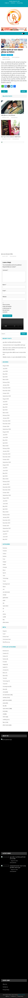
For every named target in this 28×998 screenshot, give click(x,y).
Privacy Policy (20, 2)
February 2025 (6, 415)
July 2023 (5, 467)
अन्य (3, 589)
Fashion (4, 556)
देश (3, 608)
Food (4, 559)
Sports (4, 572)
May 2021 (5, 539)
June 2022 (5, 503)
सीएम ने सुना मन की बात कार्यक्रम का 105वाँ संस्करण (10, 136)
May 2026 (5, 374)
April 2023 (5, 476)
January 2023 (6, 484)
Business (5, 548)
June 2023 (5, 470)
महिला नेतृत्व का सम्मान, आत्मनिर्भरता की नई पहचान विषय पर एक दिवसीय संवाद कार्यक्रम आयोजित (14, 348)
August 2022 (6, 498)
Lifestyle (5, 567)
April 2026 (5, 376)
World (4, 586)
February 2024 (6, 448)
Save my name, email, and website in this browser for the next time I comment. (7, 308)
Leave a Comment (6, 59)
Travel (4, 581)
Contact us (13, 2)
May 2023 (5, 473)
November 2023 (6, 456)
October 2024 (6, 426)
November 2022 (6, 489)
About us (7, 2)
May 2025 (5, 407)
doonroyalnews (15, 57)
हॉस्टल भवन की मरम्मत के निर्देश (7, 254)
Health (4, 564)
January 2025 (6, 418)
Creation (5, 550)
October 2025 (6, 393)
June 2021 (5, 536)
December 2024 (6, 420)
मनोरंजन (4, 614)
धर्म (3, 611)
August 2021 (6, 531)
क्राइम (4, 600)
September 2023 (7, 462)
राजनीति (4, 617)
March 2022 (5, 511)
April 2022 (5, 509)
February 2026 (6, 382)
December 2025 (6, 387)
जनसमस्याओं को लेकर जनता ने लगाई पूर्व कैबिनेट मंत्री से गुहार (14, 345)
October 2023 (6, 459)
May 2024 (5, 440)
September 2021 (7, 528)
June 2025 (5, 404)
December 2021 (6, 520)
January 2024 (6, 451)
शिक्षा (4, 619)
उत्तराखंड (3, 54)
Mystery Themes (21, 994)
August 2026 (6, 365)
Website (4, 296)
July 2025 (5, 401)
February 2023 (6, 481)
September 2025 (7, 396)
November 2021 (6, 522)
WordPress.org (6, 642)
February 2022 (6, 514)
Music (4, 570)
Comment (5, 270)
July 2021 (5, 534)
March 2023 (5, 478)
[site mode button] (23, 33)
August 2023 (6, 465)
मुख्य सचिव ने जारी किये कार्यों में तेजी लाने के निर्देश (12, 342)
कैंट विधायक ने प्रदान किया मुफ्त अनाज (6, 91)
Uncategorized (6, 584)
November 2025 (6, 390)
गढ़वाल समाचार (9, 54)
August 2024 (6, 432)
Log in (4, 633)
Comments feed (7, 639)
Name (4, 284)
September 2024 (7, 429)
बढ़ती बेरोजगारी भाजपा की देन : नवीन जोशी (24, 91)
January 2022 (6, 517)
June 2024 (5, 437)
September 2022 (7, 495)
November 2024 (6, 423)
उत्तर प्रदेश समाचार (6, 592)
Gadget (4, 561)
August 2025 (6, 398)
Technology (5, 578)
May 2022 (5, 506)
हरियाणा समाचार (6, 622)
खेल (3, 603)
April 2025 (5, 409)
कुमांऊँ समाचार (5, 597)
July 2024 (5, 434)
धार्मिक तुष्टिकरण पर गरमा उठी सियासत (8, 115)
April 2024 (5, 443)
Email (4, 290)
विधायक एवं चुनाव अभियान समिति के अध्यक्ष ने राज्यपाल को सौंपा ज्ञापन (14, 353)
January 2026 (6, 385)
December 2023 (6, 454)
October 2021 (6, 525)
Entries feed (6, 636)
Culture (4, 553)
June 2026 (5, 371)
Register (5, 631)
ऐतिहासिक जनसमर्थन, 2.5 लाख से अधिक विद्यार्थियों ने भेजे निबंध (14, 357)
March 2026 (5, 379)
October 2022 (6, 492)
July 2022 (5, 500)
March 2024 (5, 445)
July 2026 (5, 368)
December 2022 (6, 487)
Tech (4, 575)
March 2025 (5, 412)
